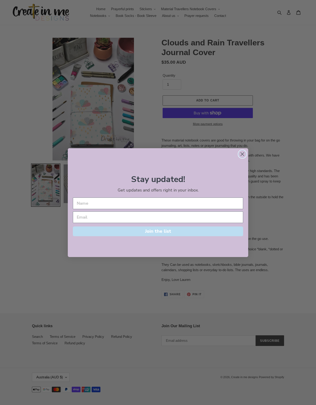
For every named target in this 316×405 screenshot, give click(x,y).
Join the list (158, 231)
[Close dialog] (242, 154)
